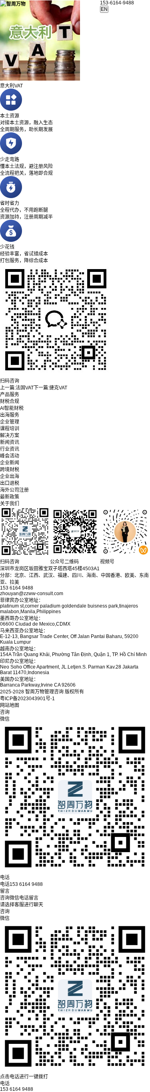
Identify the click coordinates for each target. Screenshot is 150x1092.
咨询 (5, 911)
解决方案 (9, 435)
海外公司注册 (14, 490)
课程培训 (9, 429)
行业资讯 (9, 449)
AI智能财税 (12, 408)
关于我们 (9, 503)
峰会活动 (9, 456)
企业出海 (9, 476)
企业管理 (9, 422)
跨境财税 (9, 469)
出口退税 (9, 483)
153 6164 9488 (16, 1089)
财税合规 (9, 401)
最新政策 (9, 497)
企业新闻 (9, 463)
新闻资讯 (9, 442)
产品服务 (9, 394)
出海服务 (9, 415)
